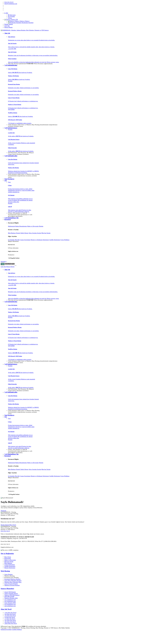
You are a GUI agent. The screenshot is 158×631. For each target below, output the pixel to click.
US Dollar (11, 16)
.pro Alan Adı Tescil (10, 620)
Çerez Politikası (65, 239)
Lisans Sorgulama (25, 239)
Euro (10, 18)
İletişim (41, 226)
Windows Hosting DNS (11, 598)
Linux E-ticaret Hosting (11, 583)
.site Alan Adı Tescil (10, 622)
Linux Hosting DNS (10, 603)
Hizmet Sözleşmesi (9, 567)
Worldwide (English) (27, 22)
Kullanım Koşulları (6, 629)
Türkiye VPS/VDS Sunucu (11, 595)
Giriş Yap (3, 266)
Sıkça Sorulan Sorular (35, 233)
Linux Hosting (8, 574)
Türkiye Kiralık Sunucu (11, 593)
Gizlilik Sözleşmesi (54, 239)
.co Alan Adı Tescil (9, 618)
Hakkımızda (11, 226)
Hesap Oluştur (10, 266)
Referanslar (7, 558)
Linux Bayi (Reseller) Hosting (12, 580)
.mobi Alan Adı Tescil (10, 623)
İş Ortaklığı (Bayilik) (14, 239)
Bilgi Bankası (12, 233)
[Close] (15, 265)
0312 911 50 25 (5, 531)
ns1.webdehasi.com (10, 599)
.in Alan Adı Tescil (9, 617)
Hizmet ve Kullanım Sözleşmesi (40, 239)
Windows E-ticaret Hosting (12, 585)
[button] (11, 19)
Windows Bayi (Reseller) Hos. (13, 582)
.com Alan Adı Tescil (10, 612)
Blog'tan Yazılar (46, 233)
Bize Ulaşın (13, 525)
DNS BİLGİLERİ (9, 596)
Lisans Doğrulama (9, 564)
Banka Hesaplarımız (21, 226)
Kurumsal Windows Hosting (12, 579)
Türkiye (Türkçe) (24, 21)
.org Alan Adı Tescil (10, 615)
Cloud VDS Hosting (10, 592)
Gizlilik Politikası (17, 629)
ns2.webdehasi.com (10, 601)
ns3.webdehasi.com (10, 604)
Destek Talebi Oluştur (22, 233)
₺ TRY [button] (6, 13)
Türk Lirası (12, 15)
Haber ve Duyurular (33, 226)
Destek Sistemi (5, 525)
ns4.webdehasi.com (10, 606)
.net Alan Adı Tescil (10, 614)
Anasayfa (3, 510)
